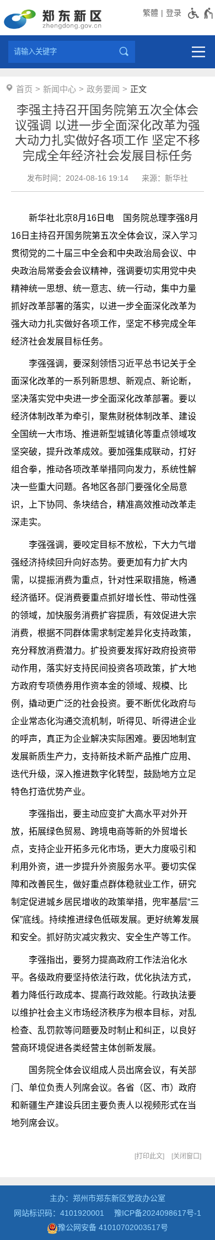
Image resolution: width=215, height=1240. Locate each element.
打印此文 (149, 1156)
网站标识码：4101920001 (59, 1213)
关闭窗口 (186, 1156)
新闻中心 (59, 89)
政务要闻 (103, 89)
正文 (138, 89)
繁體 (150, 12)
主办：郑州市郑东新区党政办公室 (107, 1198)
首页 (24, 89)
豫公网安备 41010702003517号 (113, 1227)
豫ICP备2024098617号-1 (157, 1213)
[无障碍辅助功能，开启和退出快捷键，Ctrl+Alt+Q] (201, 13)
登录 (173, 12)
